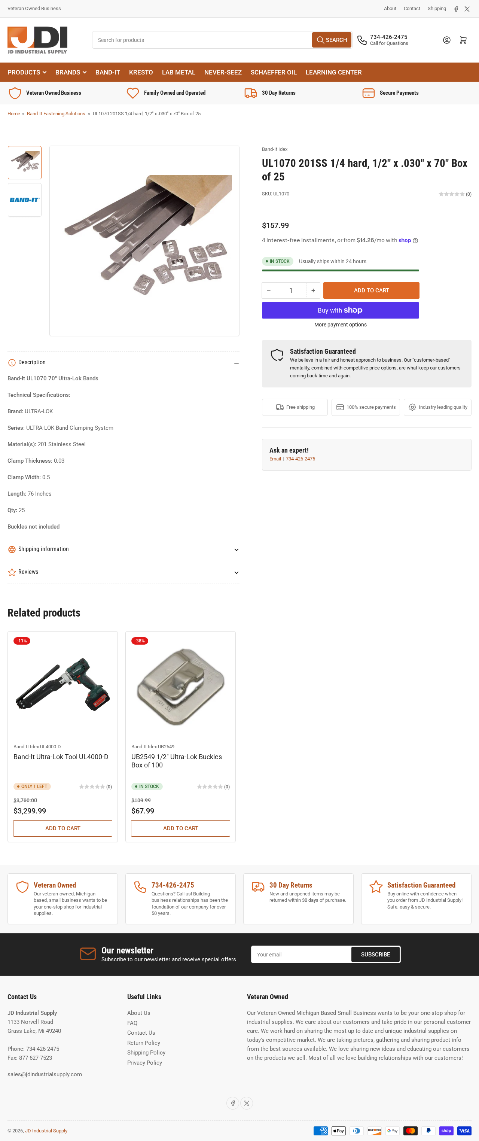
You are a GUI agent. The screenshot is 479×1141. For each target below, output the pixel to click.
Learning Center (334, 72)
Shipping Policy (146, 1052)
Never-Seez (223, 72)
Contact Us (141, 1032)
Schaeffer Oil (274, 72)
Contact (412, 8)
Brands (67, 72)
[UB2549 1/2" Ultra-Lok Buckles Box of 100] (180, 686)
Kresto (141, 72)
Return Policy (143, 1043)
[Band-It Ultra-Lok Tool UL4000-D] (62, 686)
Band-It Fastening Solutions (56, 113)
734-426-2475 (300, 459)
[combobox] (222, 40)
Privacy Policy (144, 1062)
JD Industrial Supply (46, 1131)
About (390, 8)
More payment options (340, 325)
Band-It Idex (274, 149)
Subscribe (375, 954)
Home (13, 113)
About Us (138, 1013)
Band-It (107, 72)
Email (275, 459)
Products (23, 72)
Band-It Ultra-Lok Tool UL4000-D (61, 757)
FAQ (132, 1023)
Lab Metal (178, 72)
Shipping (437, 8)
